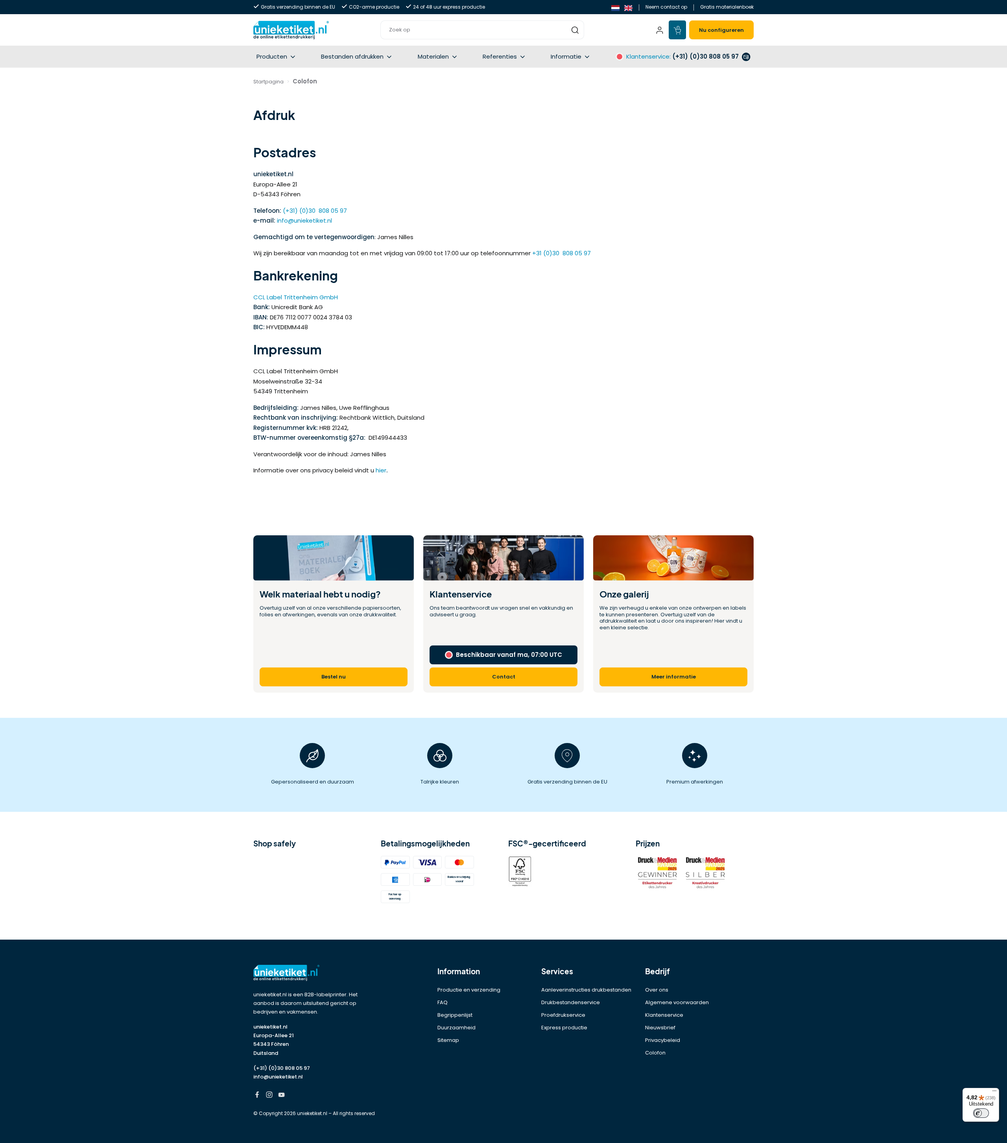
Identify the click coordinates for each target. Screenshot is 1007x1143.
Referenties (500, 56)
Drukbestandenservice (570, 1002)
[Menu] (994, 1092)
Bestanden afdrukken (352, 56)
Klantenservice (664, 1015)
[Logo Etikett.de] (312, 973)
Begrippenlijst (454, 1015)
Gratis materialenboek (727, 7)
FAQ (442, 1002)
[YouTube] (281, 1096)
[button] (482, 30)
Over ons (656, 990)
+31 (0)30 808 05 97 (561, 253)
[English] (628, 7)
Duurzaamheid (456, 1027)
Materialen (433, 56)
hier (381, 470)
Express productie (564, 1027)
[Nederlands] (615, 7)
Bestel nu (333, 676)
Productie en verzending (468, 990)
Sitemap (448, 1040)
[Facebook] (257, 1096)
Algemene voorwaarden (677, 1002)
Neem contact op (666, 7)
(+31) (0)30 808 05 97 (315, 210)
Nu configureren (721, 30)
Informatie (566, 56)
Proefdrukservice (563, 1015)
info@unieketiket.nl (304, 220)
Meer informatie (673, 676)
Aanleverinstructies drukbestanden (586, 990)
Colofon (655, 1052)
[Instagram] (269, 1096)
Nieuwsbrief (660, 1027)
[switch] (981, 1113)
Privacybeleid (662, 1040)
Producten (271, 56)
